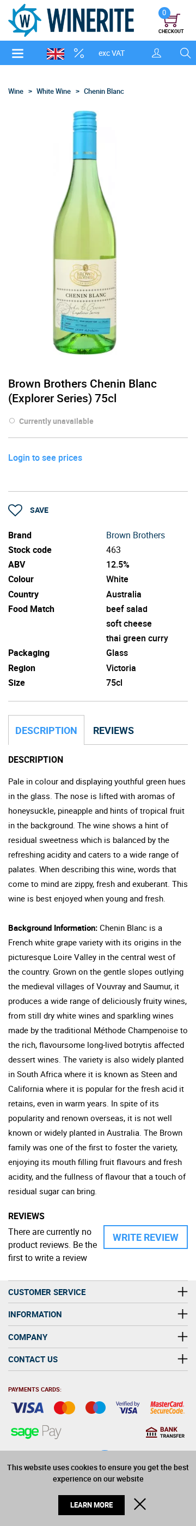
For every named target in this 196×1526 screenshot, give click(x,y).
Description (46, 730)
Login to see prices (45, 457)
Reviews (113, 730)
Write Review (146, 1237)
